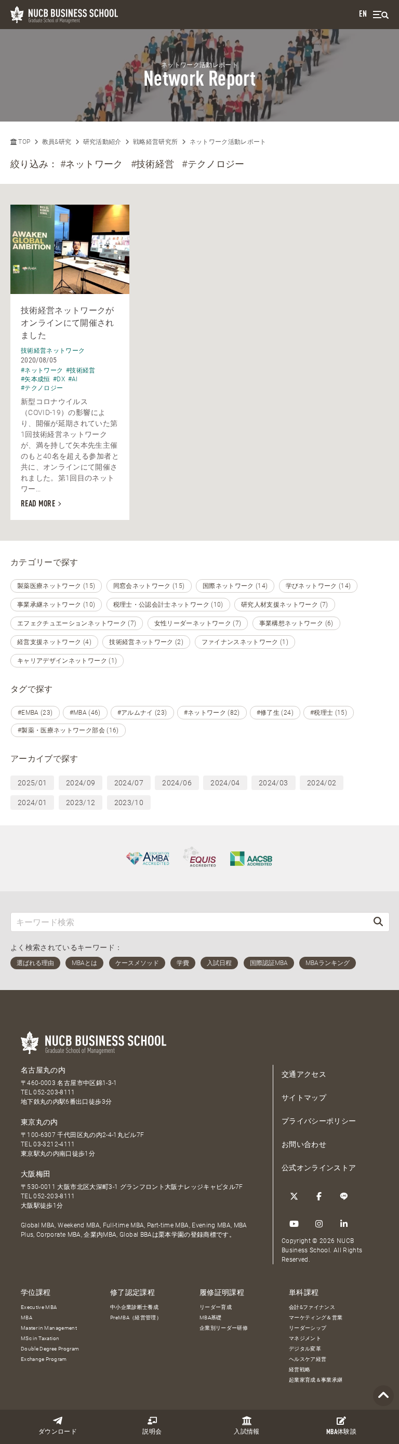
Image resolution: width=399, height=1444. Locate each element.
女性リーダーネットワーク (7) (198, 623)
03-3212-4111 (54, 1144)
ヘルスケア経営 (307, 1359)
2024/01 (32, 802)
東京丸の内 (39, 1122)
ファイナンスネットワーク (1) (245, 642)
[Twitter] (294, 1196)
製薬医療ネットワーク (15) (56, 586)
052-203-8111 (54, 1092)
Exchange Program (44, 1359)
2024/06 (176, 783)
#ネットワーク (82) (212, 712)
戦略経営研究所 (155, 141)
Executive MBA (39, 1307)
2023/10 (128, 802)
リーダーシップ (307, 1328)
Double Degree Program (50, 1349)
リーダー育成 (216, 1307)
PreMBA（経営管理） (136, 1317)
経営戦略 (299, 1369)
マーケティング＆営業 (316, 1317)
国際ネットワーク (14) (235, 586)
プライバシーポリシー (319, 1121)
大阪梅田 (35, 1174)
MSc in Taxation (40, 1338)
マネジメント (305, 1338)
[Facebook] (319, 1196)
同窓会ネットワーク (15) (149, 586)
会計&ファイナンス (312, 1307)
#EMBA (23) (35, 712)
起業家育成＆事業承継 (316, 1380)
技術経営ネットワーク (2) (146, 642)
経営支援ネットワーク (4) (54, 642)
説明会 (152, 1432)
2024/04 (225, 783)
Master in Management (49, 1328)
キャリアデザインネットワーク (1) (67, 660)
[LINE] (343, 1196)
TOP (23, 141)
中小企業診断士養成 (134, 1307)
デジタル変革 (305, 1349)
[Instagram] (319, 1223)
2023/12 (80, 802)
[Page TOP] (383, 1396)
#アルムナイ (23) (142, 712)
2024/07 (128, 783)
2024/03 (273, 783)
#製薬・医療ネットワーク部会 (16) (68, 730)
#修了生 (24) (275, 712)
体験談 (341, 1432)
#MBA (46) (85, 712)
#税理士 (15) (328, 712)
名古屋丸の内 (43, 1070)
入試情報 (246, 1432)
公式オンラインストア (319, 1168)
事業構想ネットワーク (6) (296, 623)
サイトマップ (304, 1097)
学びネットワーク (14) (318, 586)
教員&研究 (57, 141)
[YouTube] (294, 1223)
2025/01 (32, 783)
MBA (26, 1317)
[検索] (378, 922)
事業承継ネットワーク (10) (56, 604)
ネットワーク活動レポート (228, 141)
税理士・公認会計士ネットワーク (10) (168, 604)
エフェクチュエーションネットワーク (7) (76, 623)
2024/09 (80, 783)
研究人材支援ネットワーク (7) (284, 604)
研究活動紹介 (102, 141)
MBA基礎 (211, 1317)
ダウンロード (57, 1432)
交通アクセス (304, 1074)
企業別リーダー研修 (224, 1328)
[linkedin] (343, 1223)
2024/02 (321, 783)
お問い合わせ (304, 1144)
